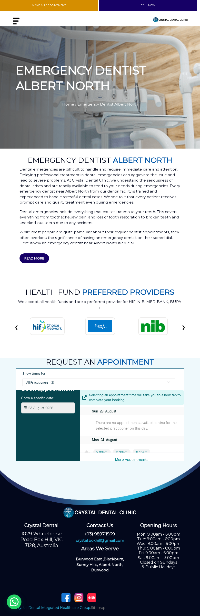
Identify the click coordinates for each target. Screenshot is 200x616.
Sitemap (98, 607)
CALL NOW (148, 5)
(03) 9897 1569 (100, 533)
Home (68, 104)
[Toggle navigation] (16, 21)
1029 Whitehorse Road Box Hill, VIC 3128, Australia (41, 539)
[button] (14, 601)
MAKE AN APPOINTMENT (49, 5)
